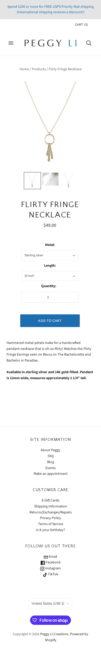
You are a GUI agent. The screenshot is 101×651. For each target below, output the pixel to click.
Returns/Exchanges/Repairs (51, 512)
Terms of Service (50, 524)
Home (24, 69)
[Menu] (11, 43)
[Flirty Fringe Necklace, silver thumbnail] (68, 180)
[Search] (88, 43)
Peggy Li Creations (54, 634)
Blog (50, 462)
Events (50, 468)
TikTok (52, 574)
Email (52, 556)
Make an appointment (51, 473)
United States (48, 603)
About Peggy (50, 450)
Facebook (53, 562)
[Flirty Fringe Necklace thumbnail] (32, 180)
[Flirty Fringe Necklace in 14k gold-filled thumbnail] (50, 179)
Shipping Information (50, 506)
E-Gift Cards (50, 500)
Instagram (52, 568)
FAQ (51, 456)
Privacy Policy (50, 518)
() (81, 24)
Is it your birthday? (50, 530)
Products (39, 69)
